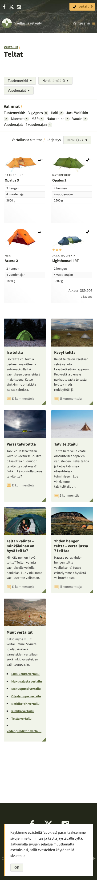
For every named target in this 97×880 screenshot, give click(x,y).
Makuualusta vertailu (26, 681)
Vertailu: (85, 6)
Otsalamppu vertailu (26, 696)
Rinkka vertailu (22, 711)
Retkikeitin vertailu (25, 704)
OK (16, 867)
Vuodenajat (17, 90)
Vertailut (11, 47)
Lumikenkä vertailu (25, 674)
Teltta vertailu (21, 718)
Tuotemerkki (18, 80)
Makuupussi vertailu (26, 689)
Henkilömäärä (53, 80)
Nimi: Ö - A (75, 140)
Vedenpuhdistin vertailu (24, 731)
